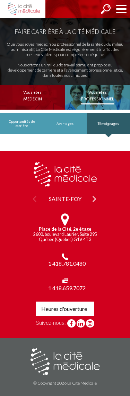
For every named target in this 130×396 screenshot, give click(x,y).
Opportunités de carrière (22, 123)
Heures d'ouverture (64, 308)
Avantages (65, 123)
